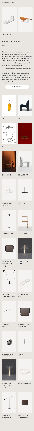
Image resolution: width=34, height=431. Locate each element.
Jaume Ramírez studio (8, 2)
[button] (10, 18)
